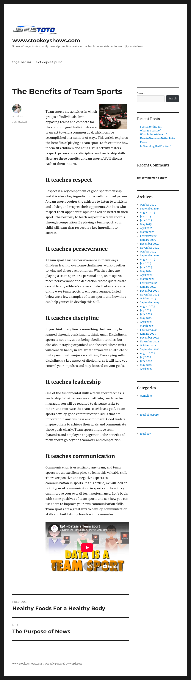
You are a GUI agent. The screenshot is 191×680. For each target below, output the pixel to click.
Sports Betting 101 (151, 126)
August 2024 (147, 259)
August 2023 (147, 306)
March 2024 (147, 279)
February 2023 (148, 329)
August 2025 (147, 212)
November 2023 (149, 294)
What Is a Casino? (150, 130)
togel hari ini (21, 62)
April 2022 (146, 369)
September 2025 (149, 208)
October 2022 (148, 345)
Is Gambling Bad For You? (155, 146)
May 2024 (146, 271)
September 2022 (149, 349)
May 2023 (145, 318)
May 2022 (146, 365)
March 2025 (147, 232)
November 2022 (149, 341)
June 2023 (146, 314)
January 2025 (148, 240)
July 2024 (145, 263)
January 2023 (148, 333)
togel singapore (149, 414)
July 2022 (145, 357)
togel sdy (145, 433)
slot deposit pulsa (49, 62)
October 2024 (148, 251)
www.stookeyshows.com (46, 40)
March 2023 (147, 326)
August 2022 (147, 353)
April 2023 (146, 322)
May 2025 (146, 224)
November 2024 (149, 247)
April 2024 (146, 275)
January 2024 (148, 286)
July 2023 (145, 310)
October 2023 (148, 298)
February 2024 (148, 283)
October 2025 (148, 204)
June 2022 (146, 361)
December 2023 (149, 290)
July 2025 (145, 216)
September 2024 (149, 255)
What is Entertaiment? (153, 134)
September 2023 (149, 302)
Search (141, 93)
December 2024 (149, 243)
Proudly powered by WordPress (63, 663)
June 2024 (146, 267)
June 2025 (146, 220)
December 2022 (149, 337)
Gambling (146, 395)
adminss (17, 116)
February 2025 (148, 236)
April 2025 (146, 228)
